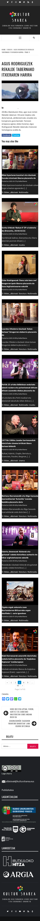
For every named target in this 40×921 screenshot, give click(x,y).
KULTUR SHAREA (20, 894)
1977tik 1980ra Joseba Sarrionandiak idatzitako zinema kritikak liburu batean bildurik (18, 443)
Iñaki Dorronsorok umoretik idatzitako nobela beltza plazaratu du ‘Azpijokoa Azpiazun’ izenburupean (19, 658)
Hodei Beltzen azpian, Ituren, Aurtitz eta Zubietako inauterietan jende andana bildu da (22, 713)
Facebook (7, 135)
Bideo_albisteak (11, 108)
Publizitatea (8, 790)
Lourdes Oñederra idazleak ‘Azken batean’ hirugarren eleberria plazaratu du (19, 332)
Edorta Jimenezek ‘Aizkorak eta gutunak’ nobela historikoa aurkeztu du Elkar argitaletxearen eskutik (19, 554)
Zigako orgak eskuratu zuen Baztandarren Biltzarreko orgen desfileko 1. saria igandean (16, 610)
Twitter (16, 135)
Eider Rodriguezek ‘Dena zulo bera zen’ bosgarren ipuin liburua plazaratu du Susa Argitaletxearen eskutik (19, 283)
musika (22, 245)
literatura (23, 293)
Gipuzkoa (22, 108)
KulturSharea (22, 104)
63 (18, 685)
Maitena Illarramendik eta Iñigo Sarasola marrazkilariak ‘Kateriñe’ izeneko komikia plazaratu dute (20, 499)
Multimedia (23, 192)
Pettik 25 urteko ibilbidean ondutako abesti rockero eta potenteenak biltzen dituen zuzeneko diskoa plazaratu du (19, 387)
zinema (22, 460)
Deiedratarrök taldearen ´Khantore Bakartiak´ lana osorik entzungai (19, 724)
